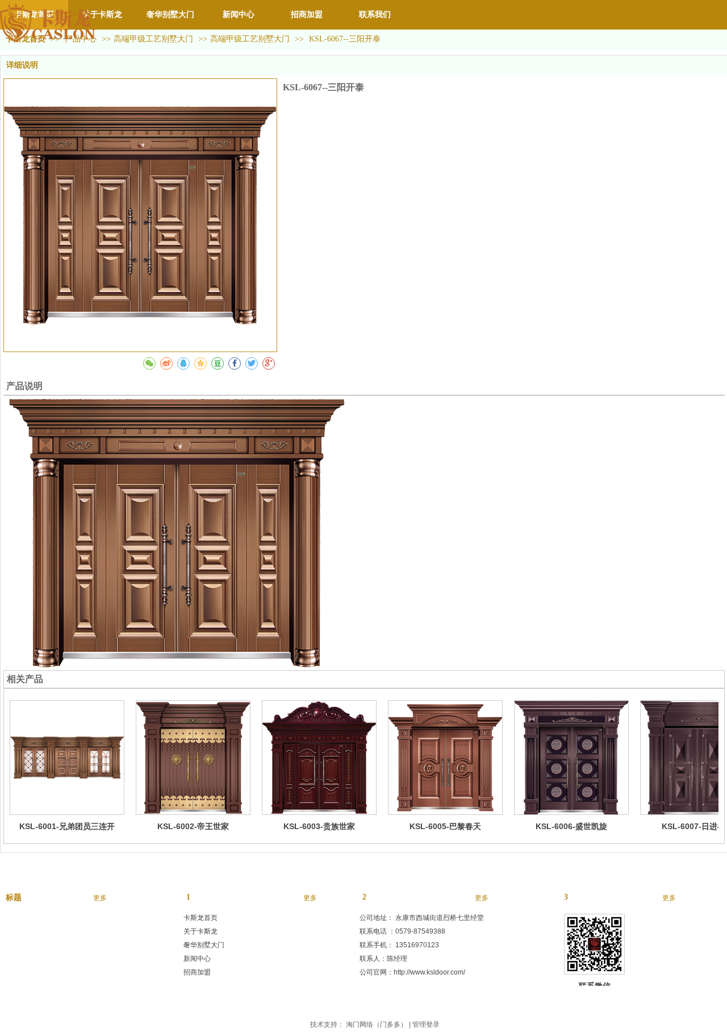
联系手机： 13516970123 (399, 945)
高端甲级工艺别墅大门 (153, 39)
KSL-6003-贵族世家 (319, 826)
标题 (14, 897)
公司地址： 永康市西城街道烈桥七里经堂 (422, 918)
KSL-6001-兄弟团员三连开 (67, 826)
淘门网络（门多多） (376, 1024)
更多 (100, 897)
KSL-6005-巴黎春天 (445, 826)
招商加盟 (197, 972)
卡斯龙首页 (200, 918)
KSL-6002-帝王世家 (193, 826)
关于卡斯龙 (200, 931)
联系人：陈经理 (383, 959)
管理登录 (426, 1024)
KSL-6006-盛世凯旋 (571, 826)
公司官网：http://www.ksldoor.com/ (412, 972)
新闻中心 (197, 959)
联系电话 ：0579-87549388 (402, 931)
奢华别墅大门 (203, 945)
